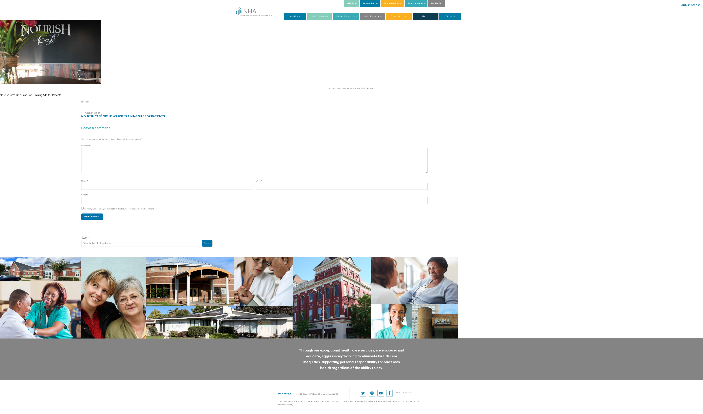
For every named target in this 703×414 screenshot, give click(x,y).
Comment (86, 146)
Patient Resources (346, 16)
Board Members (416, 3)
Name (84, 181)
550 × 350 (85, 102)
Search (85, 237)
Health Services (319, 16)
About (425, 16)
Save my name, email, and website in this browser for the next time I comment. (119, 209)
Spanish (695, 4)
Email (259, 181)
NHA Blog (352, 3)
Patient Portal (370, 3)
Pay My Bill (436, 3)
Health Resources (372, 16)
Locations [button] (294, 16)
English (685, 4)
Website (84, 195)
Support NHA (398, 16)
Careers (450, 16)
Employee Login (392, 3)
